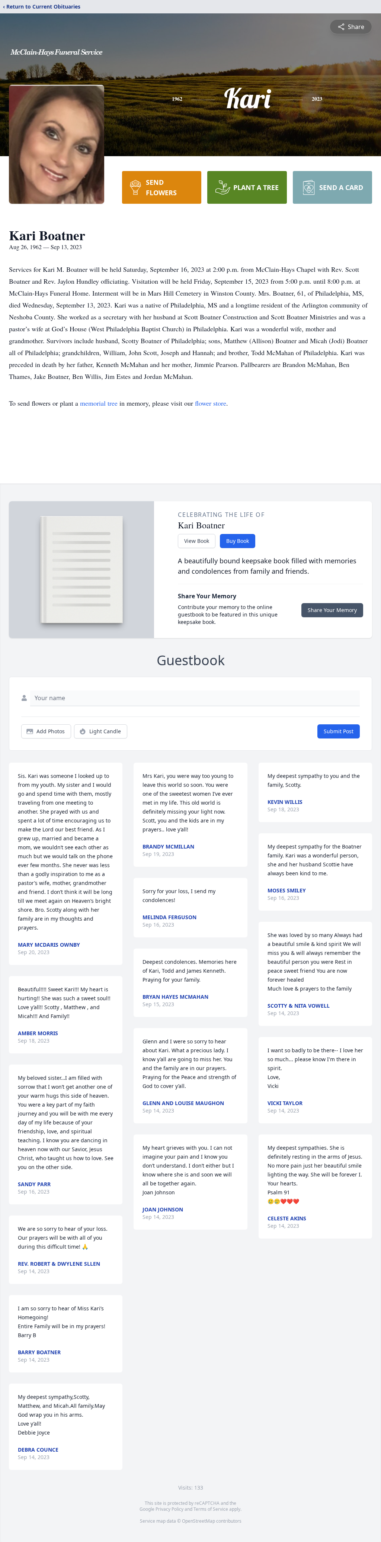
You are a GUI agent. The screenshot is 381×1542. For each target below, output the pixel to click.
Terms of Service (210, 1509)
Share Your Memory (332, 610)
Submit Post (338, 731)
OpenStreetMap (198, 1521)
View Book (196, 540)
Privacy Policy (169, 1509)
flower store (210, 403)
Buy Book (237, 540)
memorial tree (99, 403)
